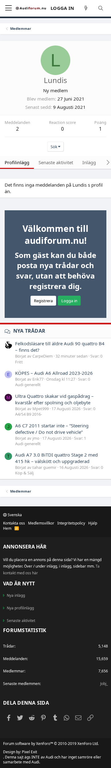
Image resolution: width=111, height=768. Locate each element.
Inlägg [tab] (89, 162)
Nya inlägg (16, 595)
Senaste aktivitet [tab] (56, 162)
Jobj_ (104, 683)
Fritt (19, 362)
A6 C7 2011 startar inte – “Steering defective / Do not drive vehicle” (51, 428)
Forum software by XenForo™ (51, 743)
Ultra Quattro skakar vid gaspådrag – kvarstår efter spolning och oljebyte (54, 399)
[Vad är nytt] (86, 8)
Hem (7, 528)
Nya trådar (29, 330)
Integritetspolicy (71, 523)
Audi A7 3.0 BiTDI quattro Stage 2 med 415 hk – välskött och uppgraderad (56, 458)
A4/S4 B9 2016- (28, 414)
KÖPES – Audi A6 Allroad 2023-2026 (54, 373)
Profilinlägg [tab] (17, 162)
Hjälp (92, 523)
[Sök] (100, 8)
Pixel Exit (29, 751)
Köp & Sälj (24, 473)
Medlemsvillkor (41, 523)
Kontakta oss (14, 523)
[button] (8, 8)
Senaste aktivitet (21, 620)
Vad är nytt (19, 583)
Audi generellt (28, 384)
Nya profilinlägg (20, 608)
